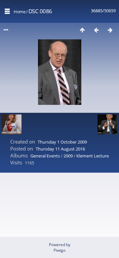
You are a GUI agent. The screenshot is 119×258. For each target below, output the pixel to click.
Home (19, 12)
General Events (45, 156)
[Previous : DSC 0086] (96, 30)
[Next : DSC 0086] (110, 30)
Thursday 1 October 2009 (62, 142)
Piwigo (59, 250)
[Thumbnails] (82, 30)
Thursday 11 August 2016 (60, 149)
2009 (68, 156)
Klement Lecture (92, 156)
